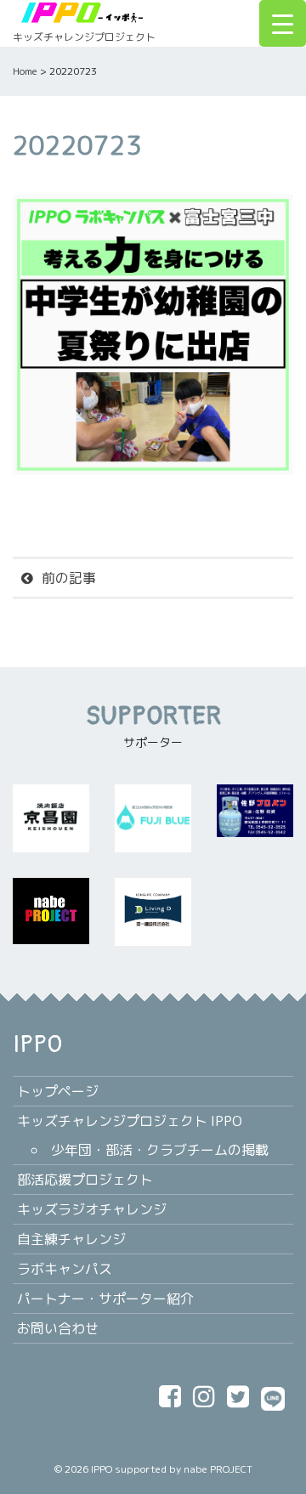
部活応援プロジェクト (85, 1179)
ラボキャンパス (64, 1268)
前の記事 (69, 578)
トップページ (58, 1091)
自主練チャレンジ (71, 1239)
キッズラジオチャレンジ (92, 1209)
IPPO (101, 1469)
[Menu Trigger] (282, 23)
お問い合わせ (58, 1328)
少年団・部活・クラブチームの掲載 (160, 1149)
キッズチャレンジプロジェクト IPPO (129, 1121)
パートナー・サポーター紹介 (105, 1298)
